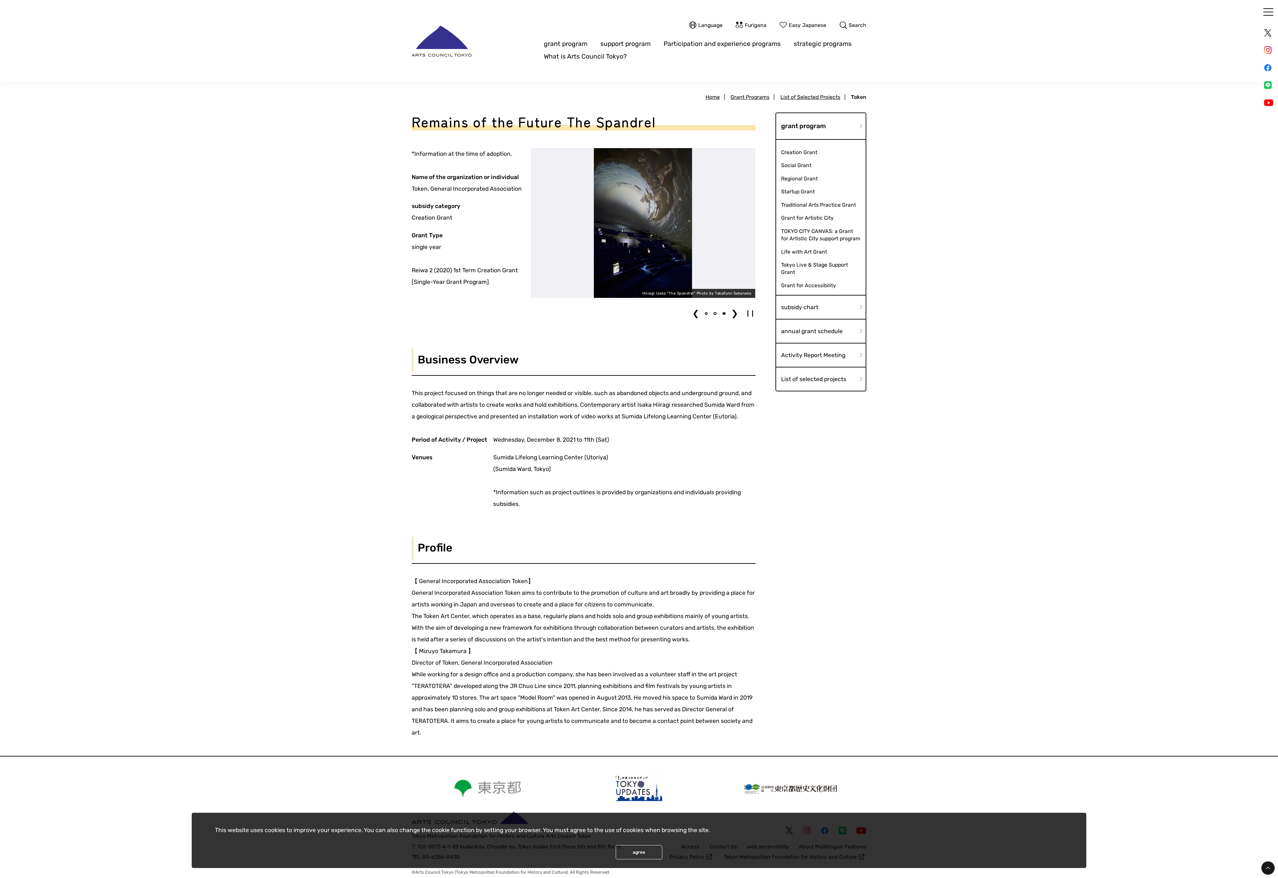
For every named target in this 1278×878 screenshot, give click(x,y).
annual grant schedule (812, 331)
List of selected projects (813, 379)
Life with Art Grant (804, 252)
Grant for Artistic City (807, 218)
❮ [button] (695, 313)
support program (625, 44)
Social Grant (796, 165)
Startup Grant (798, 191)
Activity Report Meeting (813, 355)
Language (710, 25)
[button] (706, 313)
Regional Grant (799, 178)
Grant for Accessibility (808, 285)
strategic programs (823, 44)
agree (639, 852)
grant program (565, 44)
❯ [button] (734, 313)
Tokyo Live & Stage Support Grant (814, 268)
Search (857, 25)
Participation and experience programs (722, 44)
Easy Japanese (807, 25)
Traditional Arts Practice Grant (818, 205)
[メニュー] (1268, 12)
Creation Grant (799, 152)
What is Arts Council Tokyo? (585, 56)
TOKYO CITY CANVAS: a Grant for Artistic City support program (820, 235)
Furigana (755, 25)
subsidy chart (799, 307)
